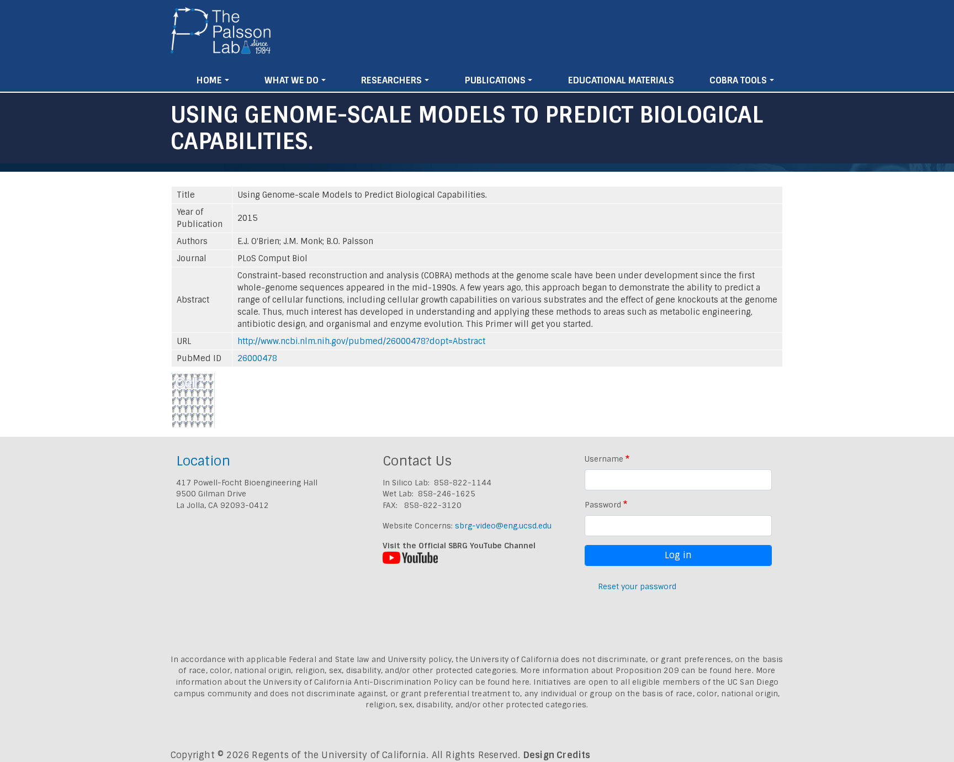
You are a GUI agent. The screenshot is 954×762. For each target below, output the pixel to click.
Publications (495, 80)
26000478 (257, 358)
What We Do (291, 80)
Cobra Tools (738, 80)
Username (604, 459)
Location (203, 460)
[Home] (221, 34)
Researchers (391, 80)
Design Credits (557, 755)
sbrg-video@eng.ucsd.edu (503, 526)
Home (209, 80)
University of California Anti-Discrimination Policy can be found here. (397, 682)
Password (603, 505)
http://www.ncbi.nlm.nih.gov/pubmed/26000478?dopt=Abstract (361, 341)
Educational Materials (621, 80)
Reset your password (637, 586)
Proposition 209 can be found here (684, 670)
